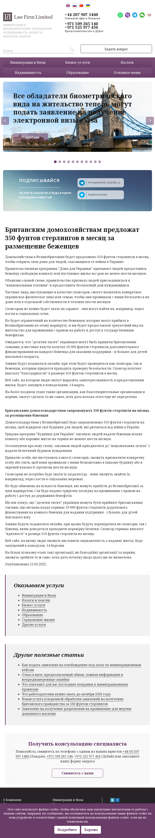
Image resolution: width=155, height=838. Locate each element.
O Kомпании (12, 800)
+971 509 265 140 (81, 23)
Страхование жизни (38, 619)
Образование (32, 615)
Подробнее (31, 137)
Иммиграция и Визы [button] (28, 62)
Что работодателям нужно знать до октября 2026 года (66, 694)
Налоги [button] (127, 62)
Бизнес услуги (33, 605)
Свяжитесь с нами (77, 773)
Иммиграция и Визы (39, 595)
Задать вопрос (116, 49)
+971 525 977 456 (81, 27)
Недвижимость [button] (28, 72)
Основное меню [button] (127, 72)
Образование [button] (77, 72)
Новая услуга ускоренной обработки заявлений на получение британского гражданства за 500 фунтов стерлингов (73, 701)
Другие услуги (34, 624)
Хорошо (91, 829)
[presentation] (5, 121)
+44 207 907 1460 (81, 14)
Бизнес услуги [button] (77, 62)
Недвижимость (34, 610)
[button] (55, 162)
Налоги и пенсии (36, 600)
